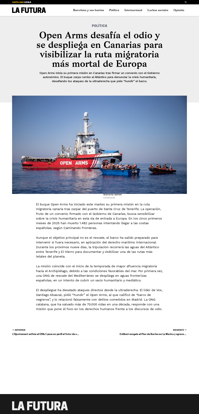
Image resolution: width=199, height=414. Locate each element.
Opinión (179, 10)
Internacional (133, 10)
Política (114, 10)
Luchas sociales (157, 10)
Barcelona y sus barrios (88, 10)
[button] (186, 2)
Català (27, 2)
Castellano (18, 2)
